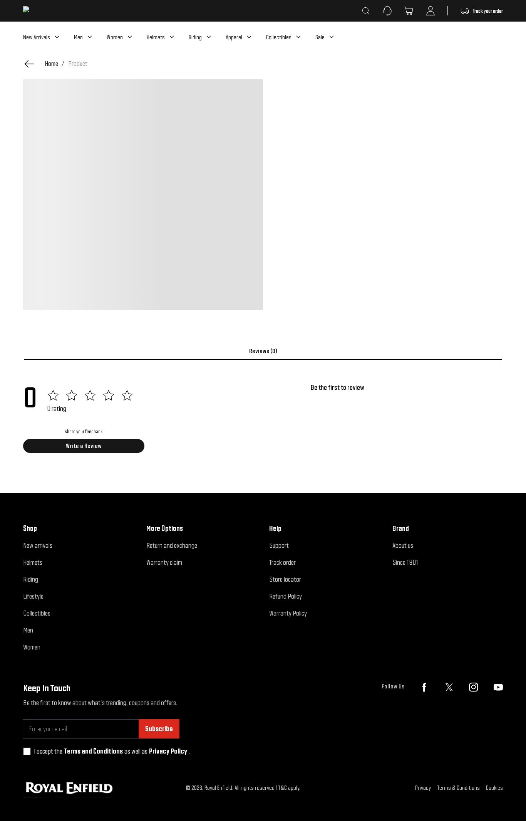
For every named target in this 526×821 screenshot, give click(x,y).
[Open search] (365, 10)
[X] (449, 687)
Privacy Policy (168, 751)
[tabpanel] (263, 420)
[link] (77, 63)
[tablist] (263, 351)
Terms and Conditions (93, 751)
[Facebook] (424, 687)
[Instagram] (473, 687)
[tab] (263, 351)
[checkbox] (27, 751)
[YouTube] (498, 687)
